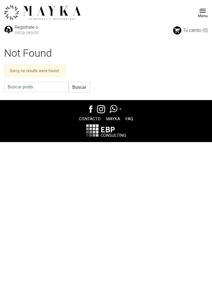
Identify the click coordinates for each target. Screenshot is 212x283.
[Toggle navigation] (201, 10)
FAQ (129, 118)
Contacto (89, 118)
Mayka (113, 118)
